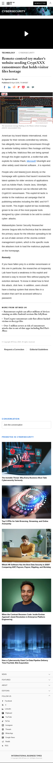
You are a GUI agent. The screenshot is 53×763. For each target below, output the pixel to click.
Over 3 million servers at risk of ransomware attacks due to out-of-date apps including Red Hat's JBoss (25, 328)
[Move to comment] (33, 87)
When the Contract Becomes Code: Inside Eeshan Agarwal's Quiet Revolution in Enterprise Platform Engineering (23, 616)
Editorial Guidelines (39, 349)
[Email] (28, 87)
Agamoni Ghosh (11, 79)
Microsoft (31, 161)
